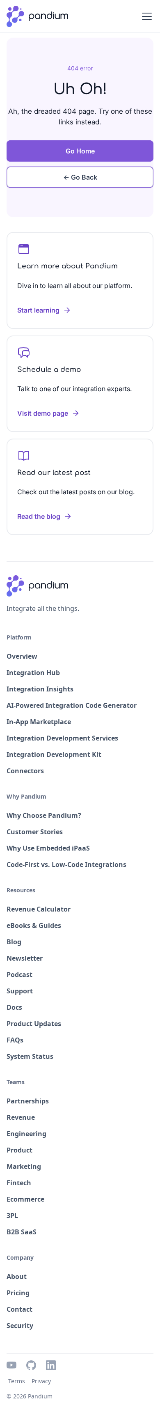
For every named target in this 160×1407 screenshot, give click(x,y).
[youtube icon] (11, 1365)
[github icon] (31, 1365)
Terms (16, 1381)
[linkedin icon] (51, 1365)
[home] (37, 16)
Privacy (41, 1381)
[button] (145, 16)
